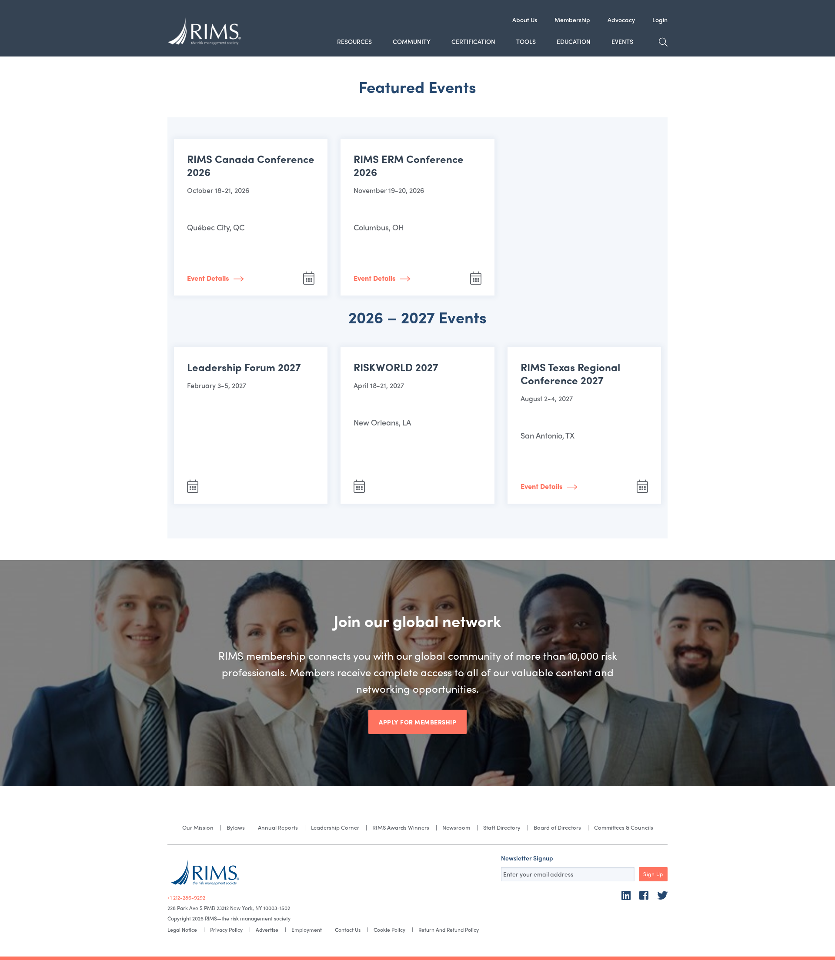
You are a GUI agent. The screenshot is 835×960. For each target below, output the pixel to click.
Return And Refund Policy (448, 929)
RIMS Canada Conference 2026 (250, 165)
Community (412, 41)
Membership (572, 19)
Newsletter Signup (527, 858)
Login (660, 19)
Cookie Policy (389, 929)
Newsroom (456, 827)
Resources (354, 41)
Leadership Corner (335, 827)
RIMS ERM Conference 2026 (409, 165)
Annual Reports (278, 827)
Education (574, 41)
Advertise (267, 929)
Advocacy (621, 19)
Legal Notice (182, 929)
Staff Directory (502, 827)
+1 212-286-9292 (186, 897)
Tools (526, 41)
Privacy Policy (226, 929)
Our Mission (198, 827)
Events (622, 41)
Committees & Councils (623, 827)
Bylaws (236, 827)
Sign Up (653, 874)
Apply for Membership (417, 722)
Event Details (208, 278)
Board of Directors (557, 827)
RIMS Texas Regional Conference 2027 (570, 373)
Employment (306, 929)
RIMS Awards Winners (400, 827)
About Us (524, 19)
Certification (473, 41)
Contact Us (348, 929)
